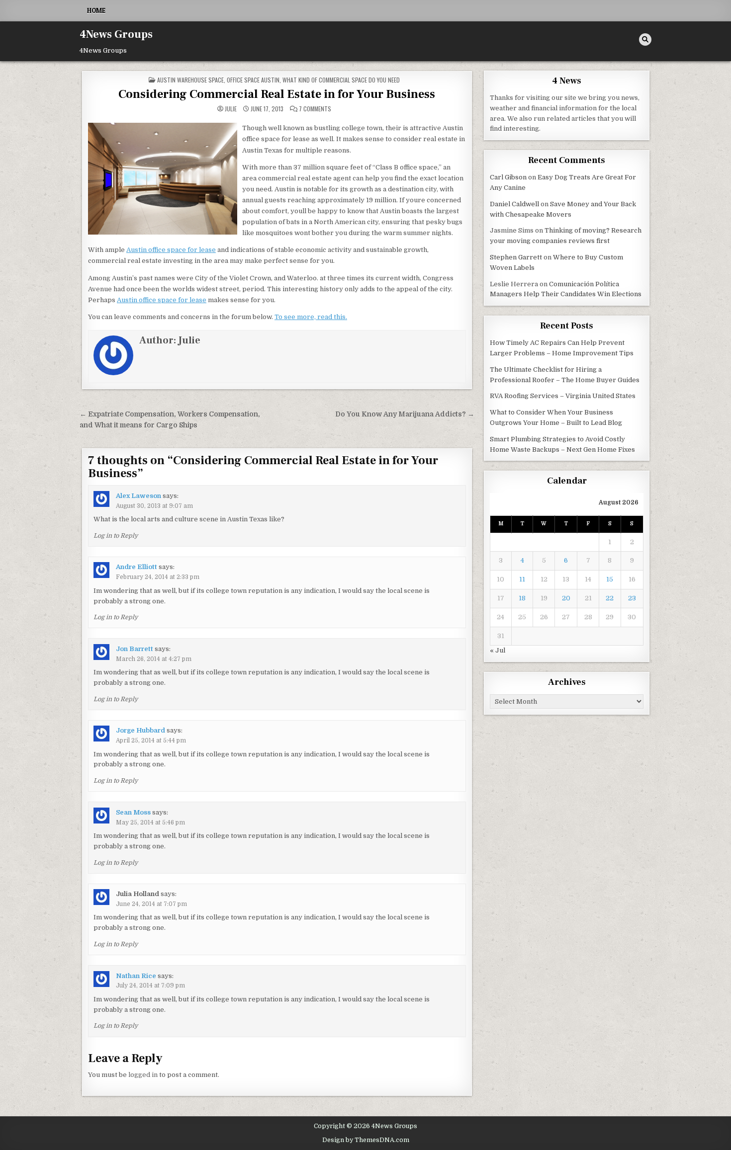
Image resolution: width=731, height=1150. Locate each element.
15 (609, 579)
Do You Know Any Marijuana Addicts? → (404, 414)
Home (96, 10)
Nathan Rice (136, 976)
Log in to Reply (115, 535)
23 (632, 598)
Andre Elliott (136, 567)
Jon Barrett (134, 649)
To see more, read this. (310, 317)
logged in (143, 1074)
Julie (231, 109)
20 (566, 598)
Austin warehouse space (190, 80)
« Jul (497, 650)
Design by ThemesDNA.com (365, 1140)
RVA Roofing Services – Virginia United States (563, 396)
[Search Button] (645, 39)
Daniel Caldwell (514, 204)
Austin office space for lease (171, 249)
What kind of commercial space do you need (341, 80)
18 (522, 598)
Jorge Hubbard (140, 730)
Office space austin (253, 80)
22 (610, 598)
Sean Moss (133, 812)
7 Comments (315, 109)
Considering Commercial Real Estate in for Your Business (276, 94)
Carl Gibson (508, 177)
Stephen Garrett (516, 257)
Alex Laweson (138, 495)
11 (522, 579)
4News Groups (116, 34)
